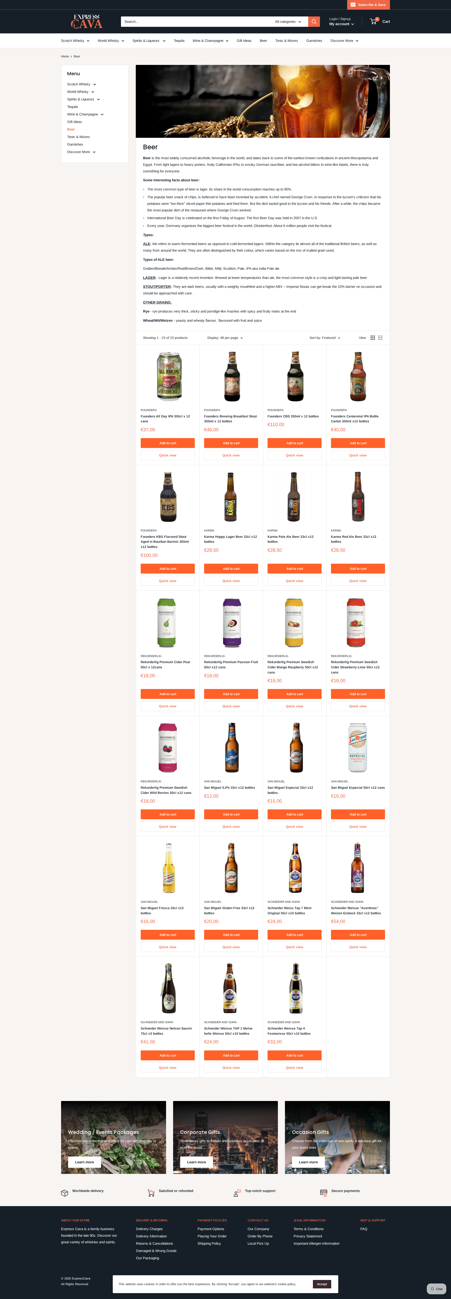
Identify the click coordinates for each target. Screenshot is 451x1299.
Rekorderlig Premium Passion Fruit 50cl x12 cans (231, 664)
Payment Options (211, 1229)
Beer (263, 41)
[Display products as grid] (373, 338)
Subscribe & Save (372, 5)
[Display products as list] (380, 338)
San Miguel (213, 781)
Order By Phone (260, 1236)
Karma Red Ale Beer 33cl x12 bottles (353, 539)
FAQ (363, 1229)
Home (65, 56)
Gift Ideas (244, 41)
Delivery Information (151, 1236)
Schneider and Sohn (284, 901)
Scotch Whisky (72, 41)
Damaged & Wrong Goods (156, 1251)
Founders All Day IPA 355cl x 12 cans (165, 418)
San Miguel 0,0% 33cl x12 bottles (229, 787)
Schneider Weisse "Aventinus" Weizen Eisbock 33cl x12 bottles (356, 910)
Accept (322, 1284)
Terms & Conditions (309, 1229)
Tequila (179, 41)
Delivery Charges (149, 1229)
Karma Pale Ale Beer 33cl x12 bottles (291, 539)
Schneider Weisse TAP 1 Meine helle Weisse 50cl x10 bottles (228, 1030)
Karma (209, 530)
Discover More (341, 41)
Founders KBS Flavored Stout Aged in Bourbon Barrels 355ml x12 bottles (165, 542)
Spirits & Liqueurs (146, 41)
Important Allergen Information (316, 1243)
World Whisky (108, 41)
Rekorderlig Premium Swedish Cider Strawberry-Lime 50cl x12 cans (355, 667)
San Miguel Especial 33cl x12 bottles (290, 790)
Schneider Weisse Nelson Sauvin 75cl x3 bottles (166, 1030)
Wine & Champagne (208, 41)
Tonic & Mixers (286, 41)
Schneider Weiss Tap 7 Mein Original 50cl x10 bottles (289, 910)
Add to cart (167, 443)
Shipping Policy (209, 1243)
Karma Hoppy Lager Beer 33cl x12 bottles (230, 539)
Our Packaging (147, 1258)
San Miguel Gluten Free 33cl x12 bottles (229, 910)
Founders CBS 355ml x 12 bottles (293, 416)
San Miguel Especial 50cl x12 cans (358, 787)
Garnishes (314, 41)
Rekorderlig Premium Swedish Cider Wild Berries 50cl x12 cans (166, 790)
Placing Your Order (212, 1236)
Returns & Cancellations (154, 1243)
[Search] (314, 21)
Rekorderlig (151, 656)
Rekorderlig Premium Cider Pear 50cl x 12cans (165, 664)
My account (339, 24)
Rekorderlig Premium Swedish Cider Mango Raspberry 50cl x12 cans (293, 667)
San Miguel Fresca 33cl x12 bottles (162, 910)
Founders (149, 410)
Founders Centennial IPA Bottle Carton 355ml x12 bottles (355, 418)
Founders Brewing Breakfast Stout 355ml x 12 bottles (230, 418)
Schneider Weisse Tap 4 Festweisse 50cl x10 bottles (289, 1030)
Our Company (258, 1229)
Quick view (167, 455)
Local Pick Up (258, 1243)
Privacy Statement (308, 1236)
